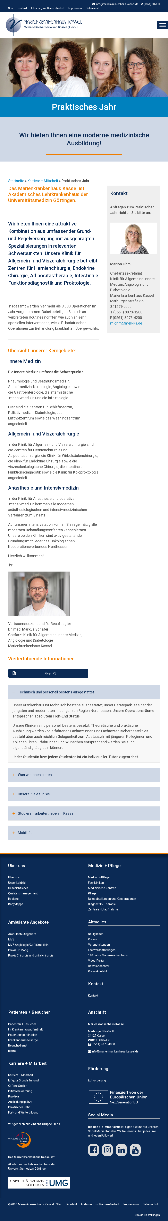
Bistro (12, 1050)
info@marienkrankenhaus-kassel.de (116, 4)
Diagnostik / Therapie (102, 904)
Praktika (13, 1096)
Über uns (14, 877)
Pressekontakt (97, 971)
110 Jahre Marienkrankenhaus (108, 955)
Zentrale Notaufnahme (103, 909)
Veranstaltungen (99, 944)
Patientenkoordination (22, 1034)
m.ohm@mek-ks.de (126, 323)
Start (11, 8)
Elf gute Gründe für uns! (23, 1080)
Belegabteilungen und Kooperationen (112, 898)
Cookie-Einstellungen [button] (147, 1214)
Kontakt (22, 8)
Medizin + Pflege (99, 877)
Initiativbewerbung (20, 1091)
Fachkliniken (96, 882)
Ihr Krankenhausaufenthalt (25, 1029)
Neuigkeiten (95, 934)
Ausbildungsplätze (20, 1101)
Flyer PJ (50, 673)
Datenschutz (93, 8)
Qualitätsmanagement (23, 893)
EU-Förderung (97, 1080)
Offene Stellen (17, 1085)
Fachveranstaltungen (102, 950)
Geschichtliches (18, 888)
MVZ (11, 939)
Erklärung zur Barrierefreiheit (47, 8)
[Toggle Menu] (162, 25)
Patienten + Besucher (22, 1024)
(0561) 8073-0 (151, 4)
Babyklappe (15, 904)
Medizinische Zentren (102, 888)
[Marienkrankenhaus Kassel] (44, 25)
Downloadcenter (98, 966)
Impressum (75, 8)
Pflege (92, 893)
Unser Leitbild (17, 882)
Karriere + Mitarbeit (20, 1075)
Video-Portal (96, 960)
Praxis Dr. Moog (18, 950)
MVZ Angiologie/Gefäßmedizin (28, 944)
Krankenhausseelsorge (23, 1040)
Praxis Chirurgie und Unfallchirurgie (30, 955)
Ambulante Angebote (22, 934)
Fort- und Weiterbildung (23, 1112)
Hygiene (13, 898)
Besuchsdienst (17, 1045)
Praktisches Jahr (19, 1107)
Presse (92, 939)
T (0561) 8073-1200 (126, 312)
